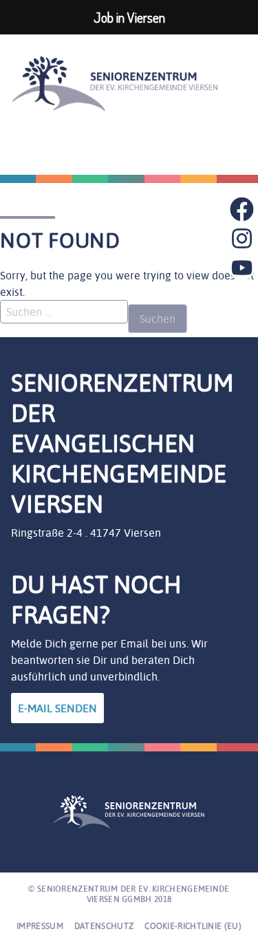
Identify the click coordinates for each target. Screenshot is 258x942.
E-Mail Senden (57, 708)
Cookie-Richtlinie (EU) (192, 926)
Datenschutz (103, 926)
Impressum (40, 926)
